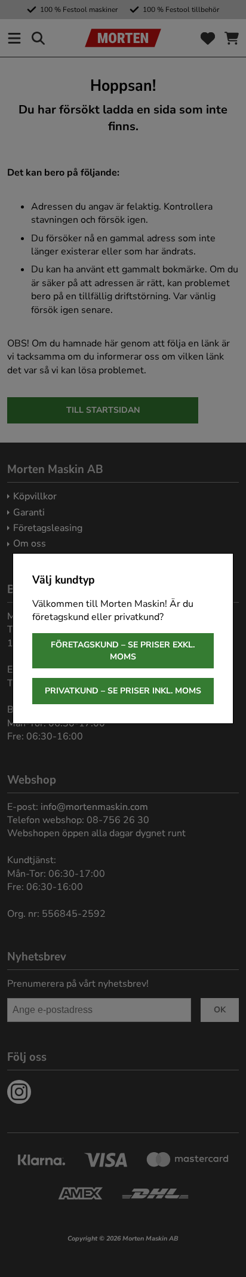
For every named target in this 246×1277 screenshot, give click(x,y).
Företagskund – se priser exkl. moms (123, 650)
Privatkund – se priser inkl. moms (123, 690)
